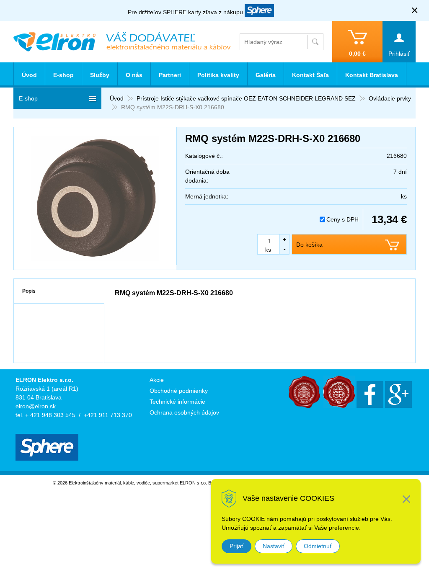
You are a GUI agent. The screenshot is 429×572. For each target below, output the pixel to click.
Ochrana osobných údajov (184, 412)
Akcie (157, 379)
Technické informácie (177, 401)
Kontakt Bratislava (371, 75)
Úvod (117, 98)
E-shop (63, 75)
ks (268, 249)
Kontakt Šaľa (310, 75)
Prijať (236, 546)
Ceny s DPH (342, 219)
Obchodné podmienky (179, 390)
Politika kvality (218, 75)
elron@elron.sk (36, 406)
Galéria (266, 75)
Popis (29, 291)
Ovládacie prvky (390, 98)
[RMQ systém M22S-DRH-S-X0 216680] (95, 198)
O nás (134, 75)
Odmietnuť (318, 546)
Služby (99, 75)
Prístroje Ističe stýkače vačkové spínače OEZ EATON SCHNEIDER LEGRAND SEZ (246, 98)
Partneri (170, 75)
